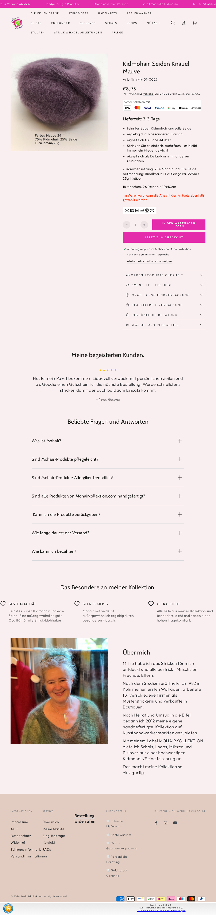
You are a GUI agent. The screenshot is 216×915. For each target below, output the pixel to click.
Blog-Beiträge (53, 836)
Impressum (19, 822)
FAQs (46, 849)
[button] (172, 23)
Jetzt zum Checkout (164, 237)
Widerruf (18, 842)
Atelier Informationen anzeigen (149, 261)
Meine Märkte (53, 829)
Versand (148, 93)
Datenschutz (21, 836)
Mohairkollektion (32, 896)
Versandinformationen (29, 856)
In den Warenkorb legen (178, 225)
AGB (14, 829)
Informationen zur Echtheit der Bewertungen (161, 910)
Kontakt (48, 842)
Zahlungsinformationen (29, 849)
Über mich (50, 822)
